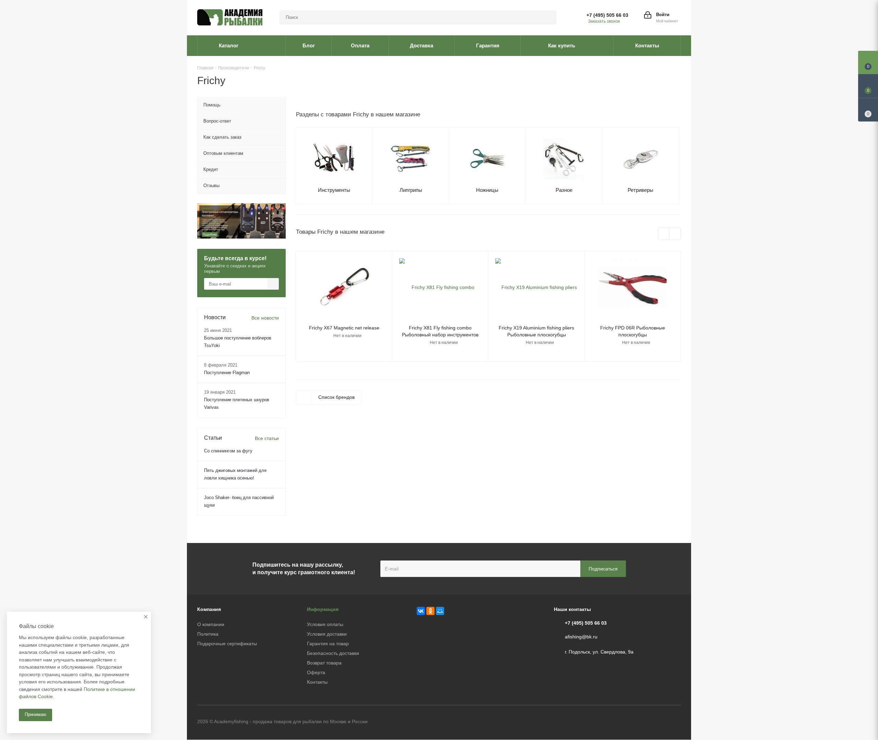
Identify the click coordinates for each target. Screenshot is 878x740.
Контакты (317, 682)
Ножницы (487, 190)
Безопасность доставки (333, 653)
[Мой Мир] (440, 611)
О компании (210, 624)
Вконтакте (641, 722)
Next (675, 234)
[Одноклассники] (430, 611)
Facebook (658, 722)
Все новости (265, 318)
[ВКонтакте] (421, 611)
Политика (207, 634)
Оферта (316, 672)
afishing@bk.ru (581, 636)
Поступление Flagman (227, 372)
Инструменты (334, 190)
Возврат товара (324, 663)
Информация (323, 609)
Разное (564, 190)
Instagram (676, 722)
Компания (209, 609)
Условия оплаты (325, 624)
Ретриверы (640, 190)
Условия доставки (327, 634)
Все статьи (267, 438)
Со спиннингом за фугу (228, 450)
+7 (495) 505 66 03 (607, 15)
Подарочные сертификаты (227, 643)
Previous (664, 234)
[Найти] (548, 17)
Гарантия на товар (328, 643)
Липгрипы (411, 190)
